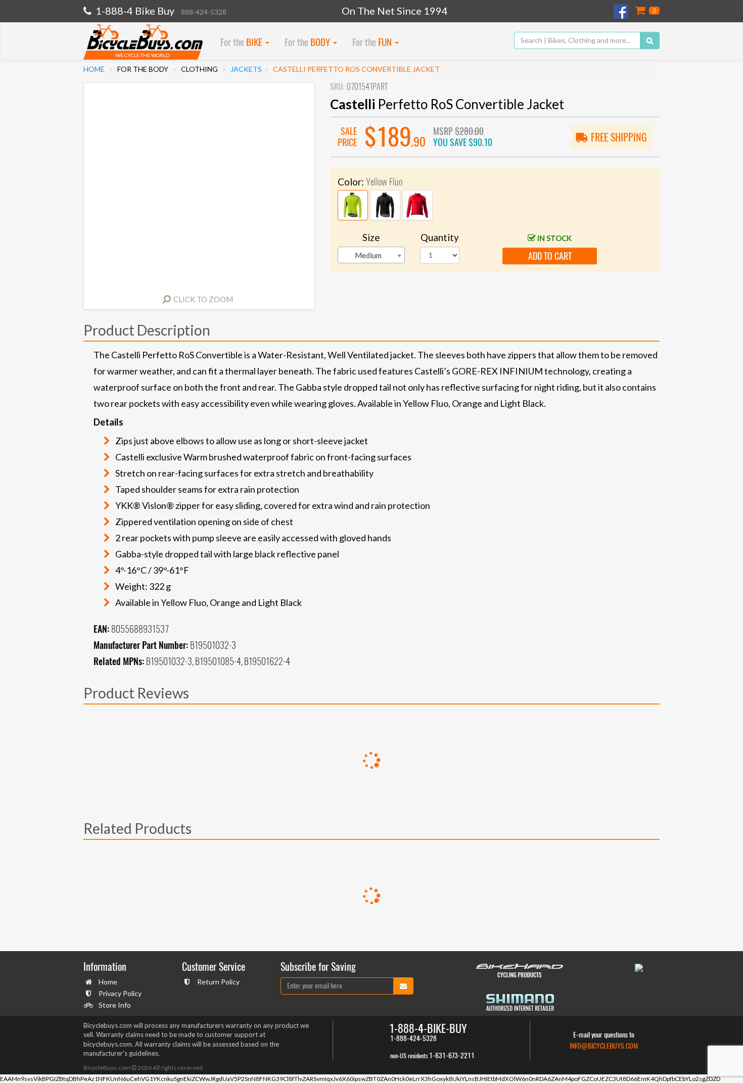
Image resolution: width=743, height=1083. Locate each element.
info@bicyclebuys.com (604, 1046)
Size (371, 237)
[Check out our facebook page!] (622, 11)
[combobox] (371, 255)
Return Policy (218, 981)
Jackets (246, 69)
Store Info (115, 1005)
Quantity (440, 237)
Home (94, 69)
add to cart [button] (550, 256)
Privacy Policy (120, 993)
